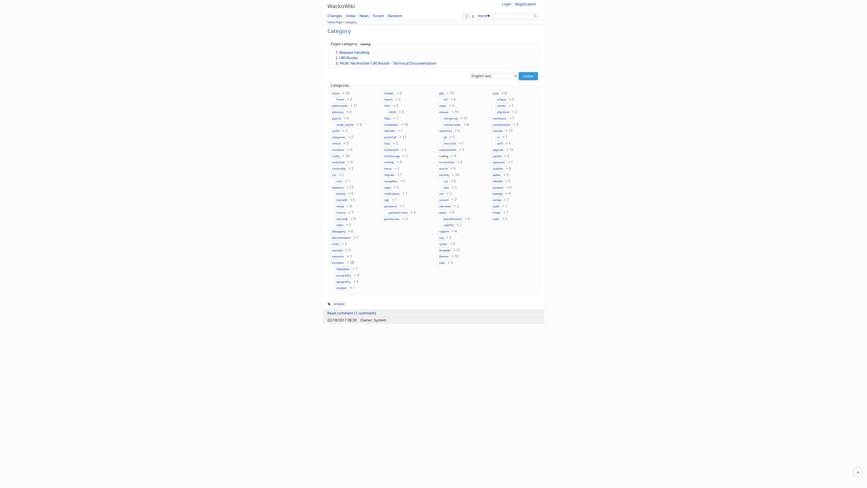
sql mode (342, 219)
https (387, 118)
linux (387, 143)
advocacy (338, 112)
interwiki (389, 131)
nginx (387, 188)
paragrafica (343, 275)
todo (442, 263)
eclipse (501, 99)
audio (496, 206)
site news (445, 206)
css (334, 175)
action (336, 93)
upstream (499, 162)
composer (338, 150)
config (336, 156)
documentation (341, 238)
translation (499, 118)
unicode (498, 131)
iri (498, 137)
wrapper (341, 288)
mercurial (450, 143)
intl (445, 99)
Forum (378, 15)
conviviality (339, 169)
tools (496, 93)
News (364, 15)
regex (442, 106)
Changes (334, 15)
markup (389, 162)
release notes (452, 125)
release (444, 112)
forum (340, 99)
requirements (447, 150)
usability (498, 169)
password (390, 206)
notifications (392, 194)
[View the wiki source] (473, 15)
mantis (501, 106)
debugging (338, 231)
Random (395, 15)
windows (498, 188)
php (441, 93)
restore (341, 213)
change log (450, 118)
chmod (336, 143)
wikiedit (497, 181)
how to (388, 99)
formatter (338, 263)
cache (335, 131)
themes (444, 256)
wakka (497, 175)
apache (336, 118)
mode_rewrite (345, 125)
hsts (446, 188)
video (496, 219)
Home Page (334, 22)
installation (391, 125)
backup (340, 194)
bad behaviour (453, 219)
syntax (443, 244)
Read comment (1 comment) (351, 313)
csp (446, 181)
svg (441, 238)
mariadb (341, 200)
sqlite (339, 225)
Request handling (354, 52)
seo (441, 194)
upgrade (498, 150)
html (387, 106)
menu (388, 169)
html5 (392, 112)
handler (389, 93)
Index (351, 15)
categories (338, 137)
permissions (392, 219)
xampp (497, 200)
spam (442, 213)
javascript (390, 137)
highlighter (343, 269)
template (444, 250)
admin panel (339, 106)
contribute (338, 162)
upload (497, 156)
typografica (343, 282)
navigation (390, 181)
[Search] (535, 16)
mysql (340, 206)
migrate (389, 175)
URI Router (348, 57)
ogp (386, 200)
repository (445, 131)
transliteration (501, 125)
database (338, 188)
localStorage (392, 156)
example (337, 250)
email (335, 244)
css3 (339, 181)
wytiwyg (498, 194)
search (443, 169)
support (444, 231)
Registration (525, 4)
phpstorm (503, 112)
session (444, 200)
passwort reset (398, 213)
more (484, 15)
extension (338, 256)
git (445, 137)
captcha (449, 225)
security (444, 175)
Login (506, 4)
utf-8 (500, 143)
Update (528, 76)
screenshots (446, 162)
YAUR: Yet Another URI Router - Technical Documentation (387, 63)
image (497, 213)
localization (391, 150)
